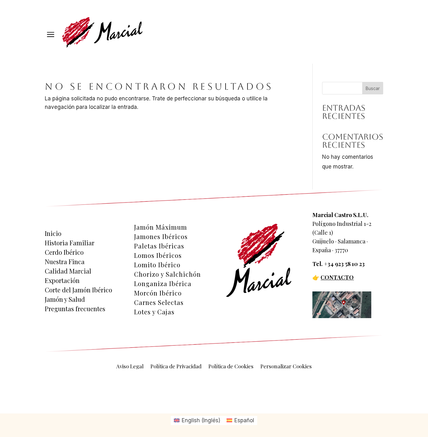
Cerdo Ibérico (64, 252)
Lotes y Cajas (154, 311)
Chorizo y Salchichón (167, 274)
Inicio (53, 233)
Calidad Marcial (68, 271)
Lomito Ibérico (157, 264)
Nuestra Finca (65, 261)
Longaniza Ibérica (162, 283)
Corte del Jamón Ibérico (78, 289)
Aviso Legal (130, 367)
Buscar (373, 88)
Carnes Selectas (159, 302)
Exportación (62, 280)
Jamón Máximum (160, 227)
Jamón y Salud (65, 299)
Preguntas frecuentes (75, 308)
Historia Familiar (69, 242)
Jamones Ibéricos (161, 236)
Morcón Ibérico (158, 293)
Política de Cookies (230, 367)
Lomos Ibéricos (158, 255)
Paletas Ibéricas (159, 245)
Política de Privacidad (175, 367)
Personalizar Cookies (286, 367)
